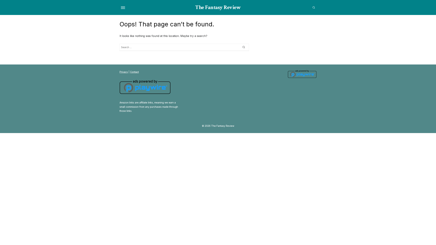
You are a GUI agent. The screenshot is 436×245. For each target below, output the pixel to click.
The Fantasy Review (218, 7)
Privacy (124, 71)
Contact (134, 71)
